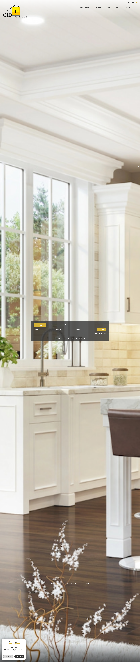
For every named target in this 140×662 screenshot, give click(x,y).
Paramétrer (8, 656)
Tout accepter (19, 656)
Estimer (66, 324)
